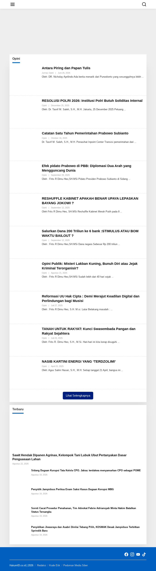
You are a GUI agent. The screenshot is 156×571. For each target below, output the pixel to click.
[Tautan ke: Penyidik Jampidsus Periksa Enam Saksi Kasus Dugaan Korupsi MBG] (20, 495)
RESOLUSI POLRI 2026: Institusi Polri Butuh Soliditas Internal (92, 101)
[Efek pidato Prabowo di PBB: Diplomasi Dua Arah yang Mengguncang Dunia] (129, 179)
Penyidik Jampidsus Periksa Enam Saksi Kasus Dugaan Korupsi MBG (72, 489)
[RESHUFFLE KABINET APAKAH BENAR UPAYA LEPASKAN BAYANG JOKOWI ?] (121, 211)
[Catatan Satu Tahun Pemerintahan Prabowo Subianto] (135, 142)
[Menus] (13, 4)
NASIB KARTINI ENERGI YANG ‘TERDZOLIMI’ (79, 361)
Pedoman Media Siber (75, 565)
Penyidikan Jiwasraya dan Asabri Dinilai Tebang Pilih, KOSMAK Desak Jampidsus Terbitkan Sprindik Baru (85, 529)
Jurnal (45, 73)
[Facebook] (126, 554)
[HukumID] (78, 4)
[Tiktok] (144, 554)
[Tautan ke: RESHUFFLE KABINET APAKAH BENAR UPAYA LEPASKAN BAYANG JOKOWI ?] (25, 209)
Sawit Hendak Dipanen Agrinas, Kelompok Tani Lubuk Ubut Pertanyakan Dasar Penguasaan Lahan (69, 457)
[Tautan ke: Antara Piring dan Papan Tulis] (25, 79)
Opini (51, 73)
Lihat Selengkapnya (78, 395)
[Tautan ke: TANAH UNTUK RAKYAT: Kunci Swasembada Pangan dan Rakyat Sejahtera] (25, 339)
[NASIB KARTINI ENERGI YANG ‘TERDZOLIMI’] (122, 370)
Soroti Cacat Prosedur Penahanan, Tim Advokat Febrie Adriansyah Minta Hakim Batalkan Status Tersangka (83, 510)
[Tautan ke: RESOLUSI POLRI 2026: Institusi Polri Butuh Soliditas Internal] (25, 111)
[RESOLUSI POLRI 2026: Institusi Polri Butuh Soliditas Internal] (125, 109)
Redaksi (41, 565)
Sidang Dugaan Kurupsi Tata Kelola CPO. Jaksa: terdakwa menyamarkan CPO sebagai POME (86, 470)
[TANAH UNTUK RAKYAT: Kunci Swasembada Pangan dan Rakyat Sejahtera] (118, 342)
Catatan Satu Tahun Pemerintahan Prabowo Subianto (85, 133)
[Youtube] (138, 554)
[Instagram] (132, 554)
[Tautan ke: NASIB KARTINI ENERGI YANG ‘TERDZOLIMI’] (25, 372)
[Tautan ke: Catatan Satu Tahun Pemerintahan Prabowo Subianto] (25, 144)
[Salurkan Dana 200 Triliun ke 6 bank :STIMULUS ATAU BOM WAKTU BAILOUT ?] (119, 244)
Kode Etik (54, 565)
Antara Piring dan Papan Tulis (66, 68)
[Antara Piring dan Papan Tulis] (142, 76)
